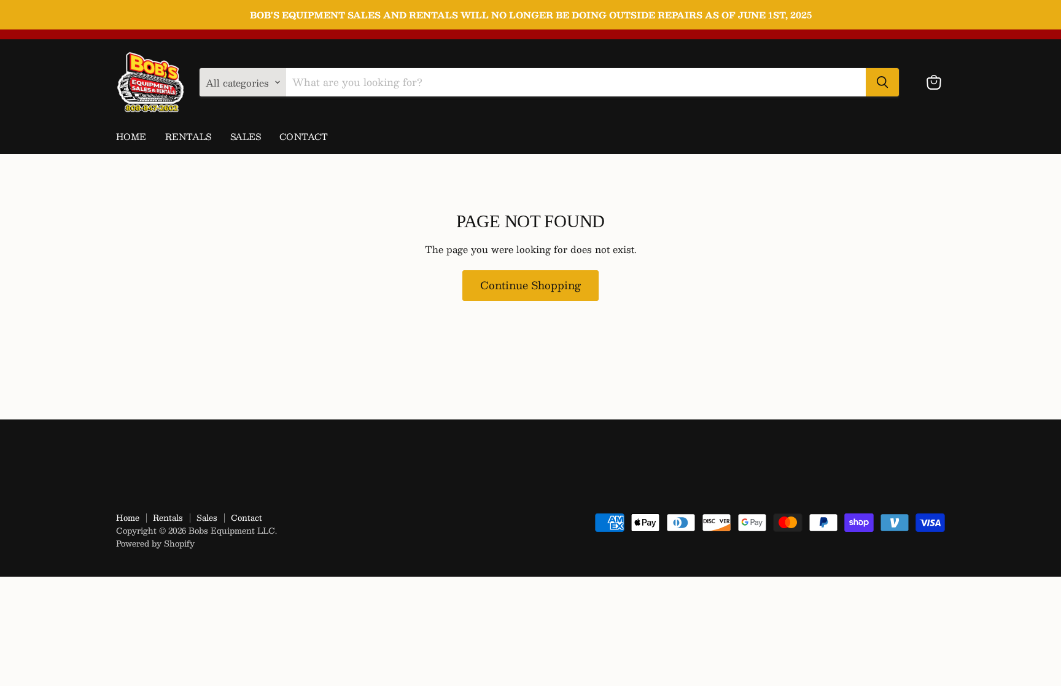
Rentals (188, 136)
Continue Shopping (530, 285)
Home (131, 136)
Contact (303, 136)
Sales (246, 136)
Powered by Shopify (155, 543)
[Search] (882, 82)
